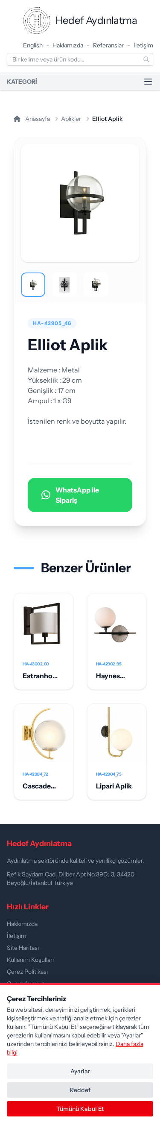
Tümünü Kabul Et (80, 1109)
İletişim (143, 45)
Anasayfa (37, 119)
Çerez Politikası (27, 972)
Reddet (80, 1090)
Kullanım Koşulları (30, 960)
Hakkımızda (67, 45)
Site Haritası (23, 948)
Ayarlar (80, 1071)
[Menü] (148, 81)
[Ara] (146, 59)
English (33, 45)
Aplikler (71, 119)
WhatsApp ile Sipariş (77, 495)
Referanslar (108, 45)
